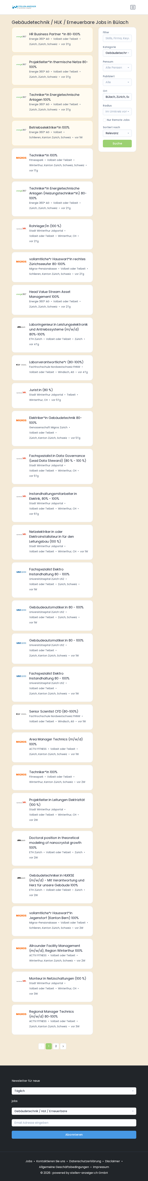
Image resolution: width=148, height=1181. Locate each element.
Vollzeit (57, 132)
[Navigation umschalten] (132, 7)
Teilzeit (71, 394)
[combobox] (117, 53)
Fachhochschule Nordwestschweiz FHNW (54, 367)
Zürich (78, 339)
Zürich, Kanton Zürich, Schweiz (48, 438)
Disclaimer (112, 1161)
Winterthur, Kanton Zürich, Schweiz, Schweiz (56, 165)
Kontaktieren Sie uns (50, 1161)
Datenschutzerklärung (85, 1161)
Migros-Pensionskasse (43, 268)
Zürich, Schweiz (67, 584)
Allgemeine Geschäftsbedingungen (64, 1167)
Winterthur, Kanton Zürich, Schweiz (51, 782)
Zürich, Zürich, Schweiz (43, 44)
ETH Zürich (35, 339)
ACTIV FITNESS (38, 749)
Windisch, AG (66, 372)
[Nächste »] (63, 1046)
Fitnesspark (36, 160)
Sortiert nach (111, 127)
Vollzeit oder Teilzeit (65, 39)
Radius (107, 105)
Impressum (101, 1167)
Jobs (28, 1161)
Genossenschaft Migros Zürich (48, 427)
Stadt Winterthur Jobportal (46, 231)
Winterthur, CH (67, 236)
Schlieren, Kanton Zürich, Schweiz (50, 137)
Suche (117, 143)
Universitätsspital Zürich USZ (46, 579)
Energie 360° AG (39, 39)
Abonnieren (74, 1135)
